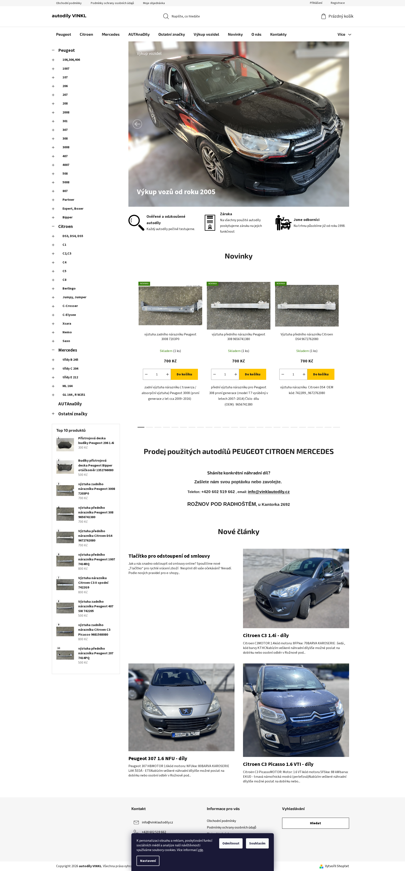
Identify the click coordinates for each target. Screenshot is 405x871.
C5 (64, 271)
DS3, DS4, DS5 (73, 236)
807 (65, 191)
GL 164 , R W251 (74, 394)
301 (65, 121)
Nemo (67, 332)
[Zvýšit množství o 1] (167, 374)
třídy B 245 (70, 359)
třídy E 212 (70, 377)
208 (65, 103)
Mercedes (67, 350)
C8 (64, 279)
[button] (137, 124)
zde (200, 850)
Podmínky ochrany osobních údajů (112, 3)
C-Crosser (70, 306)
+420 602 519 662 (154, 832)
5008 (66, 182)
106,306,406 (71, 59)
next (345, 353)
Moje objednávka (154, 3)
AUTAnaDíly (70, 404)
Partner (68, 199)
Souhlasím (257, 843)
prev (131, 353)
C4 (64, 262)
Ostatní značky (72, 414)
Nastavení (148, 860)
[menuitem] (63, 34)
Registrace (338, 3)
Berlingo (69, 288)
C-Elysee (69, 314)
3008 (66, 147)
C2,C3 (67, 253)
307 (65, 129)
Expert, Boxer (73, 208)
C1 (64, 244)
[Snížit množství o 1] (146, 374)
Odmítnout (230, 843)
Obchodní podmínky (69, 3)
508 (65, 173)
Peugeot (66, 50)
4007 (66, 165)
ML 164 (67, 386)
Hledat (315, 823)
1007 (66, 68)
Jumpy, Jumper (74, 297)
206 (65, 86)
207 (65, 94)
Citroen (65, 226)
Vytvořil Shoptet (337, 866)
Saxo (66, 341)
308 (65, 138)
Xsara (67, 323)
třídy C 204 (70, 368)
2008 (66, 112)
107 (65, 77)
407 (65, 156)
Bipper (67, 217)
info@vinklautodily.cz (269, 491)
